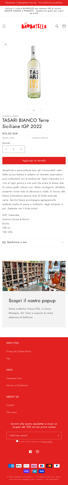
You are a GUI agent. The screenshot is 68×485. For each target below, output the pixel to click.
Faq (8, 358)
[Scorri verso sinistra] (27, 110)
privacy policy (47, 441)
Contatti (10, 405)
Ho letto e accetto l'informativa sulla (36, 442)
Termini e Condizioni (17, 385)
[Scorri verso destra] (40, 110)
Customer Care (14, 378)
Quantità (6, 142)
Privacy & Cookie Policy (18, 351)
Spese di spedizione (23, 138)
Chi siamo (11, 412)
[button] (3, 26)
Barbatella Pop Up (20, 477)
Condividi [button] (11, 250)
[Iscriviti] (58, 435)
